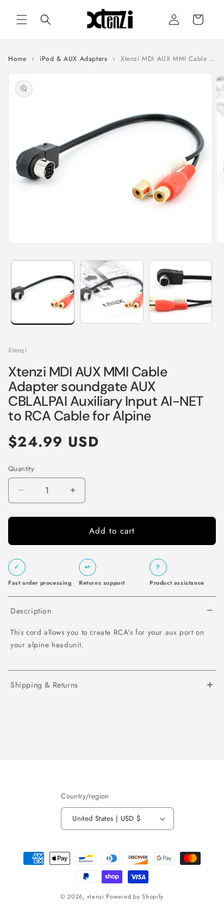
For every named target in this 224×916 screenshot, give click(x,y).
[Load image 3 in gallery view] (181, 292)
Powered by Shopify (135, 896)
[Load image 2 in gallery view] (112, 292)
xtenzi (95, 896)
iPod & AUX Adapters (73, 59)
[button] (22, 20)
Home (17, 59)
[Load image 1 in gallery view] (42, 292)
